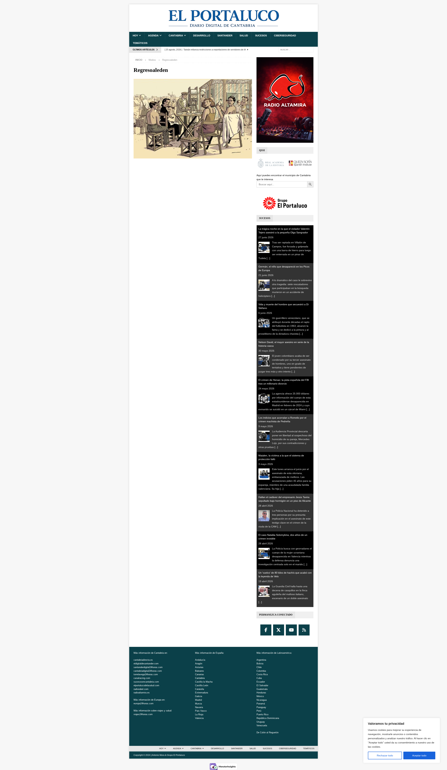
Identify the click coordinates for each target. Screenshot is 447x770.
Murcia (198, 703)
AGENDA (153, 35)
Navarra (199, 707)
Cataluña (199, 689)
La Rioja (199, 714)
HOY (135, 35)
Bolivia (260, 663)
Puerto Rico (262, 714)
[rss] (304, 629)
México (260, 696)
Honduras (261, 692)
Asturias (199, 667)
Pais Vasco (201, 710)
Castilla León (201, 685)
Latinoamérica (284, 653)
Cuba (259, 678)
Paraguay (261, 707)
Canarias (199, 674)
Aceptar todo (419, 755)
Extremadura (201, 692)
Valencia (199, 718)
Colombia (261, 671)
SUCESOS (261, 35)
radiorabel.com (141, 689)
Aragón (198, 663)
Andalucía (200, 660)
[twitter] (278, 629)
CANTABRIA (176, 35)
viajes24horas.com (143, 714)
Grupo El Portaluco (176, 755)
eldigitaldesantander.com (146, 663)
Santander (224, 35)
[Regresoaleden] (193, 156)
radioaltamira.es (142, 692)
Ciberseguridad (285, 35)
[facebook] (265, 629)
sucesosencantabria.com (146, 681)
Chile (259, 667)
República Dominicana (268, 718)
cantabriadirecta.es (143, 660)
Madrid (198, 700)
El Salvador (262, 685)
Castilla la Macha (203, 681)
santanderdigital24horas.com (148, 667)
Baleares (199, 671)
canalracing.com (142, 678)
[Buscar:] (296, 49)
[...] (268, 258)
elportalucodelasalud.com (146, 685)
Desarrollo (201, 35)
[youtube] (291, 629)
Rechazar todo (385, 755)
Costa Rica (262, 674)
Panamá (261, 703)
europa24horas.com (143, 703)
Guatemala (262, 689)
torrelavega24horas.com (146, 674)
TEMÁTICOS (140, 43)
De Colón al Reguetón (268, 732)
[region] (401, 740)
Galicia (198, 696)
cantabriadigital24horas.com (148, 671)
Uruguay (261, 721)
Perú (259, 710)
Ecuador (261, 681)
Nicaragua (262, 700)
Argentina (261, 660)
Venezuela (262, 725)
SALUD (244, 35)
